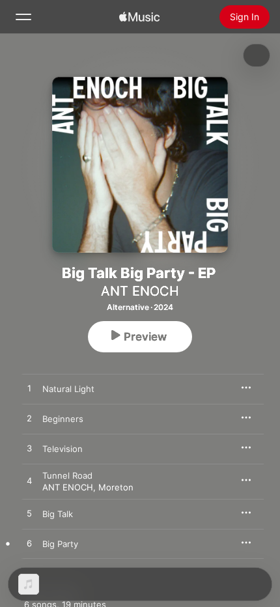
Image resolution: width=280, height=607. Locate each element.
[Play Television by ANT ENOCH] (29, 449)
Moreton (115, 487)
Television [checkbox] (62, 449)
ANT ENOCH (140, 291)
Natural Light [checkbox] (68, 389)
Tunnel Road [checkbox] (67, 475)
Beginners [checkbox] (62, 419)
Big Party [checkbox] (60, 544)
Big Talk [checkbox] (57, 514)
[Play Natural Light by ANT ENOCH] (29, 389)
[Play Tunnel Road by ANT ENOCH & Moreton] (29, 481)
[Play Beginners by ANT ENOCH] (29, 419)
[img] (139, 17)
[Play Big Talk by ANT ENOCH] (29, 514)
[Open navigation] (23, 17)
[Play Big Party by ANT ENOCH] (29, 544)
